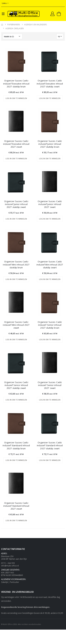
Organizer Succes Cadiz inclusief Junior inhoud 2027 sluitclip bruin (50, 144)
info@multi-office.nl (10, 565)
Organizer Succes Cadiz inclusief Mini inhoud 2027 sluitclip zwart (50, 264)
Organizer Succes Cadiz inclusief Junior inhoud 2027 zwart (50, 204)
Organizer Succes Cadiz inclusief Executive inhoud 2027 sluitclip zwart (50, 83)
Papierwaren (13, 24)
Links (4, 3)
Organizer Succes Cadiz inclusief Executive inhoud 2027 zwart (16, 144)
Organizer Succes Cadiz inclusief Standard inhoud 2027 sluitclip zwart (50, 445)
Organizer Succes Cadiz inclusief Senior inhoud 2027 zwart (50, 385)
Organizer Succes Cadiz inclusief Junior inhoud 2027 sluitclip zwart (16, 204)
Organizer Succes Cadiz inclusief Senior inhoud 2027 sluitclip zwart (16, 385)
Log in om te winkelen (16, 98)
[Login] (52, 14)
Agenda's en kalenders (35, 24)
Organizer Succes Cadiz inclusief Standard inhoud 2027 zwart (16, 505)
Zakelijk (4, 582)
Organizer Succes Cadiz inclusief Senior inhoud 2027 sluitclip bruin (50, 325)
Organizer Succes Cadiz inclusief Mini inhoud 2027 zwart (16, 325)
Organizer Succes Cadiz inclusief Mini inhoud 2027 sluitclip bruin (16, 264)
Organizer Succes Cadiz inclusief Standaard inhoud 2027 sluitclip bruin (16, 445)
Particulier (14, 582)
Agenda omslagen (14, 28)
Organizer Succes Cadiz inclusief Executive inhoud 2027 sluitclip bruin (16, 83)
